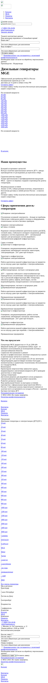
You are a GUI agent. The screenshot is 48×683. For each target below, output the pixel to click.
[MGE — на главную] (24, 6)
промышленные (7, 572)
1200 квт (4, 512)
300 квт (4, 475)
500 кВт (4, 109)
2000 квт (4, 524)
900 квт (4, 504)
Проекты (8, 16)
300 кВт (4, 105)
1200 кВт (4, 117)
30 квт (3, 431)
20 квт (3, 427)
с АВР (3, 576)
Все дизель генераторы (9, 584)
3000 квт (4, 532)
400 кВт (4, 107)
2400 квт (4, 528)
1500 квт (4, 516)
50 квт (3, 439)
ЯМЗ (3, 580)
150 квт (4, 459)
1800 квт (4, 520)
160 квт (4, 463)
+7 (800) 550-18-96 (8, 622)
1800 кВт (4, 121)
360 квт (4, 483)
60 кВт (3, 97)
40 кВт (3, 95)
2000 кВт (4, 123)
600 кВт (4, 111)
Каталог (8, 12)
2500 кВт (4, 125)
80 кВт (3, 99)
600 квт (4, 495)
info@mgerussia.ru (8, 624)
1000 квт (4, 508)
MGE (7, 14)
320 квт (4, 479)
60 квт (3, 443)
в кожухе (4, 560)
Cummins (4, 536)
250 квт (4, 471)
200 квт (4, 467)
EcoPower (4, 544)
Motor (3, 552)
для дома (4, 568)
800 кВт (4, 113)
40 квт (3, 435)
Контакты (9, 18)
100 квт (4, 451)
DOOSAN (5, 540)
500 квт (4, 491)
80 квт (3, 447)
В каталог (5, 151)
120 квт (4, 455)
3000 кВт (4, 127)
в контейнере (6, 564)
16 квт (3, 423)
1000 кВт (4, 115)
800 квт (4, 499)
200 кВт (4, 103)
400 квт (4, 487)
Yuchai (3, 556)
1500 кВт (4, 119)
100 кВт (4, 101)
